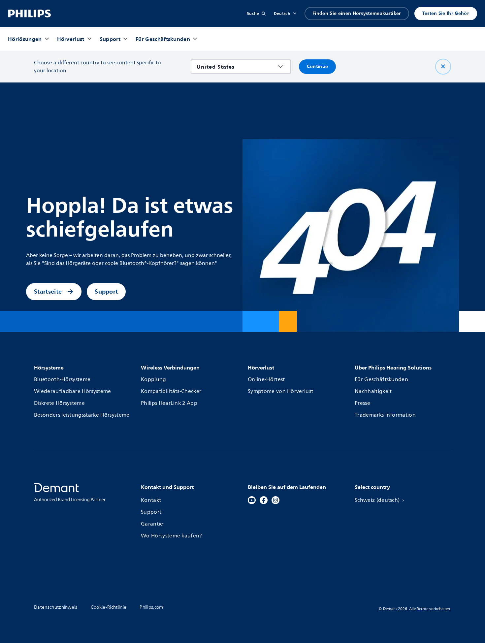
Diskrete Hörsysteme (59, 403)
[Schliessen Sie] (443, 67)
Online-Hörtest (266, 379)
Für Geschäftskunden (381, 379)
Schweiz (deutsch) (377, 500)
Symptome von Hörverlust (280, 391)
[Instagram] (275, 500)
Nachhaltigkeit (373, 391)
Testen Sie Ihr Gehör (445, 13)
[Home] (29, 13)
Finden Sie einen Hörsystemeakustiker (356, 13)
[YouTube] (252, 500)
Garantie (152, 524)
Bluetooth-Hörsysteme (62, 379)
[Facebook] (264, 500)
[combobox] (236, 66)
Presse (362, 403)
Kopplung (153, 379)
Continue (317, 66)
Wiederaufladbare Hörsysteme (72, 391)
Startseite (48, 291)
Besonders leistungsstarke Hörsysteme (82, 415)
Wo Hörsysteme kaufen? (171, 536)
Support (106, 291)
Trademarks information (385, 415)
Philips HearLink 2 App (169, 403)
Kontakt (151, 500)
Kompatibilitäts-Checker (171, 391)
